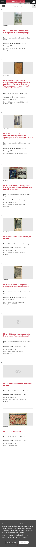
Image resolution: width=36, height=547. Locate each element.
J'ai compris (23, 542)
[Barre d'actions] (34, 6)
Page (14, 6)
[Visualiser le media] (18, 18)
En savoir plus (11, 542)
